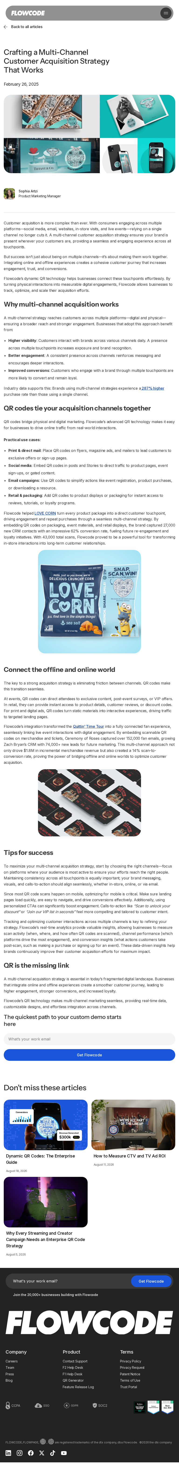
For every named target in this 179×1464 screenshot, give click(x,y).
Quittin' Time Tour (88, 726)
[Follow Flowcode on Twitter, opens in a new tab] (41, 1453)
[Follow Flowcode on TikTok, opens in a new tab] (52, 1453)
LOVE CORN (45, 513)
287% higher (152, 388)
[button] (166, 13)
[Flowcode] (89, 1323)
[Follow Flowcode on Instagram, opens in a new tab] (19, 1453)
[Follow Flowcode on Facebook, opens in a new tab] (31, 1453)
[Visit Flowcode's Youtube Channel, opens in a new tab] (64, 1453)
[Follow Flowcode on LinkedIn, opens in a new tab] (8, 1453)
